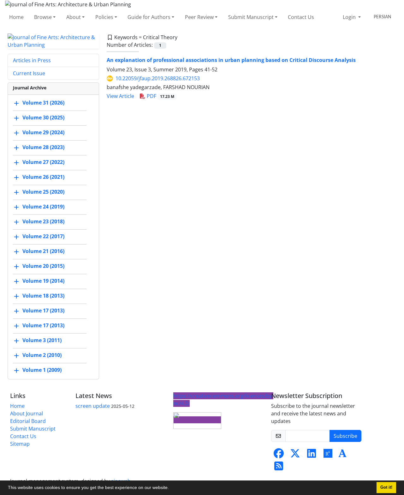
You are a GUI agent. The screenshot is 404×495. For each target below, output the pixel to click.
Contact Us (301, 17)
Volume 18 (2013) (43, 295)
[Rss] (278, 467)
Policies (104, 17)
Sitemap (20, 443)
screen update (92, 405)
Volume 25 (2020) (43, 191)
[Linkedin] (311, 455)
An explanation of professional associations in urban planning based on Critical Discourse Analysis (231, 60)
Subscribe (345, 435)
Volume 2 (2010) (42, 355)
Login (350, 17)
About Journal (26, 413)
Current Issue (29, 73)
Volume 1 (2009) (42, 369)
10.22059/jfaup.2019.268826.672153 (158, 78)
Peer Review (199, 17)
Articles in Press (32, 60)
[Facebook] (278, 455)
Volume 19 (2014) (43, 280)
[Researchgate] (328, 455)
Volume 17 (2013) (43, 310)
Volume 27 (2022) (43, 162)
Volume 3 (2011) (42, 340)
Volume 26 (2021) (43, 176)
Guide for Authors (149, 17)
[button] (171, 488)
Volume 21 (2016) (43, 251)
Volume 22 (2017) (43, 236)
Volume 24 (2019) (43, 206)
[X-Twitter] (295, 455)
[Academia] (342, 455)
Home (16, 17)
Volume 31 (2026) (43, 102)
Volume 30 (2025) (43, 117)
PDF (160, 96)
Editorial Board (28, 421)
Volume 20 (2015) (43, 266)
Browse (43, 17)
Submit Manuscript (251, 17)
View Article (120, 96)
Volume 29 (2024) (43, 132)
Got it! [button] (386, 487)
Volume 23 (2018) (43, 221)
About (73, 17)
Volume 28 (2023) (43, 147)
